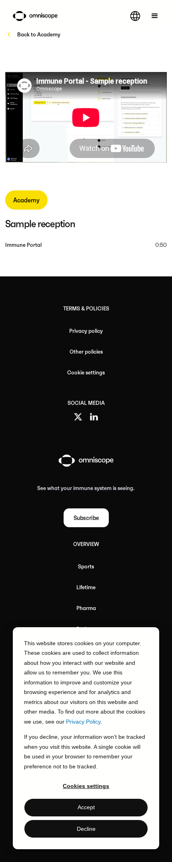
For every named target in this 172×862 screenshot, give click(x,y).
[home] (33, 15)
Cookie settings (86, 372)
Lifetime (86, 587)
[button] (135, 16)
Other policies (86, 351)
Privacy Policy (83, 721)
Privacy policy (86, 330)
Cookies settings (86, 786)
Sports (86, 566)
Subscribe (86, 518)
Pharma (86, 608)
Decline (86, 829)
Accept (86, 807)
